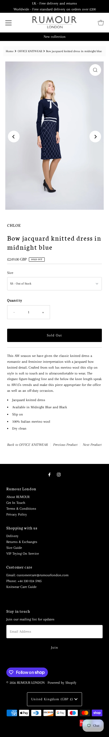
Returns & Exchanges (21, 542)
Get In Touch (15, 503)
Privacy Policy (16, 514)
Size (10, 273)
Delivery (12, 536)
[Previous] (14, 136)
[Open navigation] (8, 22)
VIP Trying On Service (22, 553)
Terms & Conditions (21, 508)
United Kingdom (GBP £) (52, 699)
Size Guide (14, 548)
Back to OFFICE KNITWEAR (27, 445)
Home (9, 51)
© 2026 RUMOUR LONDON (25, 683)
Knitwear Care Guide (21, 587)
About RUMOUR (17, 497)
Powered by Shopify (62, 683)
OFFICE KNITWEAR (30, 51)
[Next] (95, 136)
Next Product (92, 445)
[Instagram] (59, 475)
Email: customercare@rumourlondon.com (37, 575)
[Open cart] (100, 22)
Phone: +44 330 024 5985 (24, 581)
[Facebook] (49, 475)
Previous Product (65, 445)
